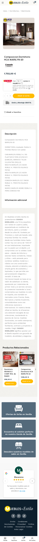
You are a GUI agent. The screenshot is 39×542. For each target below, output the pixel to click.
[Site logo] (18, 3)
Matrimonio (25, 11)
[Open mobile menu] (3, 3)
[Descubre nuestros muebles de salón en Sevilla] (19, 446)
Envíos (12, 522)
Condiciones (22, 522)
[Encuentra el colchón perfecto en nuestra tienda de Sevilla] (19, 426)
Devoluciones (9, 524)
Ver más (22, 491)
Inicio (5, 11)
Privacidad (21, 524)
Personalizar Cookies (23, 527)
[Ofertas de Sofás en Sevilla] (19, 408)
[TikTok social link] (24, 516)
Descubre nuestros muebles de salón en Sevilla (19, 453)
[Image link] (19, 509)
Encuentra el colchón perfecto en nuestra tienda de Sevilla (18, 433)
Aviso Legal (18, 529)
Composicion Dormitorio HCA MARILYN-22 (27, 371)
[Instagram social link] (19, 516)
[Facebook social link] (13, 516)
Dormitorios (14, 11)
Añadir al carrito (23, 96)
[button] (10, 383)
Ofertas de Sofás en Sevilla (19, 414)
